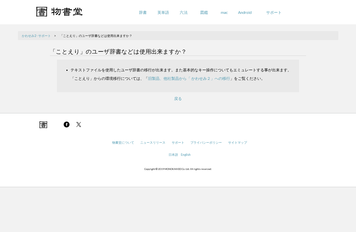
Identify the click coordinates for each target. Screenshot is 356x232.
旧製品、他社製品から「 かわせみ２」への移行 (189, 78)
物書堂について (123, 142)
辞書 (143, 12)
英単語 (163, 12)
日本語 (173, 155)
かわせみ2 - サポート (36, 36)
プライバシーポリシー (206, 142)
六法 (183, 12)
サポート (274, 12)
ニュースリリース (152, 142)
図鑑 (204, 12)
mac (224, 12)
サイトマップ (237, 142)
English (186, 155)
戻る (178, 98)
